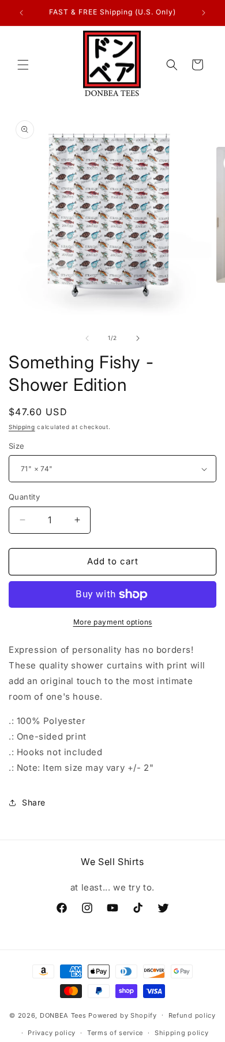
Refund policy (192, 1015)
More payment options (112, 622)
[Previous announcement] (21, 12)
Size (17, 445)
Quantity (24, 496)
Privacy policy (52, 1033)
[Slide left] (87, 338)
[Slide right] (138, 338)
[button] (23, 64)
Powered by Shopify (122, 1015)
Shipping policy (182, 1033)
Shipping (22, 426)
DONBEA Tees (63, 1015)
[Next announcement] (203, 12)
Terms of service (115, 1033)
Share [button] (34, 802)
